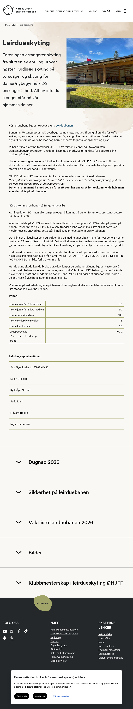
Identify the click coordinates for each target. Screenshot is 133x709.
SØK (104, 11)
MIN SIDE (93, 11)
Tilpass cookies (61, 696)
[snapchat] (4, 638)
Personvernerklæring (62, 656)
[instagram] (11, 631)
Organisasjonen (59, 645)
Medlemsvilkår (58, 660)
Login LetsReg (106, 653)
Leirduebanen (64, 125)
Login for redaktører (109, 649)
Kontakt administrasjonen (64, 629)
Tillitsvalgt (56, 649)
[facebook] (19, 631)
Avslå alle (40, 696)
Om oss (55, 641)
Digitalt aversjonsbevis (110, 657)
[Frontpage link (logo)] (8, 11)
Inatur (101, 642)
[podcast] (11, 638)
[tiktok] (26, 631)
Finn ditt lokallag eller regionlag (64, 11)
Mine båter (104, 638)
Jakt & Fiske (105, 634)
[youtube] (4, 631)
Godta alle (22, 696)
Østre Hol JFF (11, 24)
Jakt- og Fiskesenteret (63, 652)
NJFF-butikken (106, 646)
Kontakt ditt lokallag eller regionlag (64, 635)
